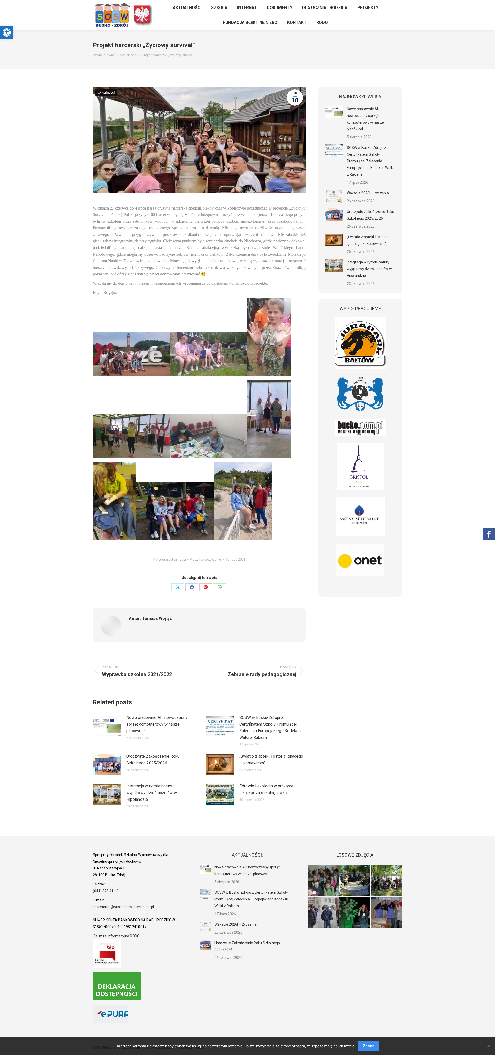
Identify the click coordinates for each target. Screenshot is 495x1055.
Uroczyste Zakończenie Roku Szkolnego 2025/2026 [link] (152, 759)
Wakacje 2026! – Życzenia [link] (368, 193)
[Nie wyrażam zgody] (488, 1046)
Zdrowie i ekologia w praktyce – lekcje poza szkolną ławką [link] (268, 789)
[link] (6, 32)
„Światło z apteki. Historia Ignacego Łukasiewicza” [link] (271, 759)
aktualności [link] (106, 92)
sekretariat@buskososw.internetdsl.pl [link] (123, 907)
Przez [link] (206, 559)
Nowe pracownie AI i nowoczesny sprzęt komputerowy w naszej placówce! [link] (156, 724)
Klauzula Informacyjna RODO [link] (116, 936)
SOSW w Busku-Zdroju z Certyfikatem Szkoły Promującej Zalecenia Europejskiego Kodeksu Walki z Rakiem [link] (270, 727)
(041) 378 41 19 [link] (105, 891)
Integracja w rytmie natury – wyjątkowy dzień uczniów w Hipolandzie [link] (151, 793)
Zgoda (368, 1046)
